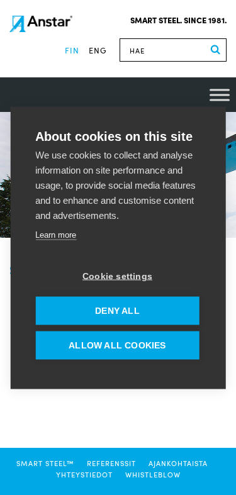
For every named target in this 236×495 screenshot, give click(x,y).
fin (72, 50)
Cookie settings (117, 276)
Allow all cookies (117, 345)
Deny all (117, 310)
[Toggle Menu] (220, 95)
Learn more (55, 234)
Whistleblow (153, 474)
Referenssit (111, 463)
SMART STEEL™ (45, 463)
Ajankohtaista (178, 463)
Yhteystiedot (84, 474)
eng (98, 50)
